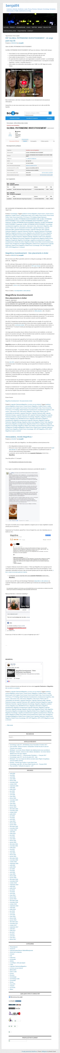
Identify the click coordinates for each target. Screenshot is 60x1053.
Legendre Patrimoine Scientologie (43, 231)
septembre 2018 (14, 905)
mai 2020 (12, 870)
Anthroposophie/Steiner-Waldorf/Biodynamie (21, 950)
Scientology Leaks (14, 978)
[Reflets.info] (18, 1005)
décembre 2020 (14, 858)
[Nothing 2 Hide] (10, 1032)
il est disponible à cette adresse (22, 290)
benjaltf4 (12, 5)
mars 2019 (12, 895)
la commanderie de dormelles (24, 227)
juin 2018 (12, 911)
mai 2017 (12, 934)
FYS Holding (33, 217)
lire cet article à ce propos (12, 688)
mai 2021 (12, 849)
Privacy (12, 27)
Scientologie (14, 213)
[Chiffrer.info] (12, 1026)
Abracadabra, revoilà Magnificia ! (18, 437)
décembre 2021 (14, 844)
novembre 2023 (14, 810)
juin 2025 (12, 791)
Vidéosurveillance (10, 31)
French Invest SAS (17, 217)
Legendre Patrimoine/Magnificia (19, 404)
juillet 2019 (13, 888)
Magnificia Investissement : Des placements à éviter (26, 253)
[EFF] (18, 1014)
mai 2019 (12, 891)
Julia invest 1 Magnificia (43, 226)
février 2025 (13, 798)
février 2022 (13, 840)
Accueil (6, 27)
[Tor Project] (10, 1021)
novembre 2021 (14, 845)
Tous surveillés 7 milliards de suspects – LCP (21, 766)
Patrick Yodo (8, 243)
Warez (40, 27)
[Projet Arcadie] (18, 1021)
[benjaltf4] (30, 25)
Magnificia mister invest (39, 236)
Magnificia (8, 233)
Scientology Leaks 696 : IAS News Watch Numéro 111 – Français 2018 (28, 764)
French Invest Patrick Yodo (34, 408)
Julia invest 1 (22, 226)
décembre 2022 (14, 826)
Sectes (11, 982)
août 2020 (12, 865)
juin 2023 (12, 815)
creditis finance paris (26, 215)
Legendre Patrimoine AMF (38, 413)
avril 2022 (12, 837)
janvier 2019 (13, 898)
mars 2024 (12, 803)
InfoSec (12, 961)
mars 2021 (12, 853)
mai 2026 (12, 775)
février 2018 (13, 918)
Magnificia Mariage (27, 236)
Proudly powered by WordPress (29, 1051)
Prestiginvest (16, 243)
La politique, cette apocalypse (17, 962)
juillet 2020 (13, 867)
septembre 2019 (14, 884)
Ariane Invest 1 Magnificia (30, 406)
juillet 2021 (13, 847)
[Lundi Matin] (12, 1001)
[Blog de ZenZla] (17, 1008)
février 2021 (13, 854)
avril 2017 (12, 935)
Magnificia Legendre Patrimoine (13, 236)
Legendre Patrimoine (38, 227)
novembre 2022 (14, 828)
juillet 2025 (13, 789)
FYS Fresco (26, 217)
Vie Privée (12, 987)
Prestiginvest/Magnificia (26, 243)
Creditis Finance (15, 215)
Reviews (12, 975)
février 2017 (13, 939)
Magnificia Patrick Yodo (41, 422)
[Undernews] (12, 1005)
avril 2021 (12, 851)
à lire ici (15, 285)
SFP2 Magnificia (13, 247)
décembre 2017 (14, 921)
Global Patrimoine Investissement (28, 409)
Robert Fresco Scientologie (32, 245)
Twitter (34, 27)
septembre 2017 (14, 927)
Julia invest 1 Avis (31, 226)
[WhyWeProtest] (14, 1014)
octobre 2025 (13, 784)
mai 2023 (12, 817)
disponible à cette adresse (41, 581)
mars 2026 (12, 778)
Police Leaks (13, 971)
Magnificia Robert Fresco (46, 238)
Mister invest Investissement (45, 242)
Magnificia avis (31, 233)
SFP (41, 245)
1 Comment (22, 247)
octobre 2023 (13, 812)
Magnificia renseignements (32, 238)
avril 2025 (12, 794)
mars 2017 (12, 937)
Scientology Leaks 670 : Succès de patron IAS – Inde (23, 757)
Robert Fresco (36, 243)
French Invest (42, 215)
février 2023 (13, 823)
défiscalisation (38, 311)
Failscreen (12, 957)
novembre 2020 (14, 860)
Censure (12, 954)
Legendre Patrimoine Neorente (25, 231)
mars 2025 (12, 796)
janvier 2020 (13, 877)
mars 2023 (12, 821)
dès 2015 (11, 362)
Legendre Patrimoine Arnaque (22, 229)
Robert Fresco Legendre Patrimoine (43, 427)
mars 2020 (12, 874)
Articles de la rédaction (16, 952)
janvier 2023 (13, 824)
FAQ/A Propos (21, 31)
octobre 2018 (13, 904)
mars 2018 (12, 916)
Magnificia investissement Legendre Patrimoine (38, 234)
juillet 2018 (13, 909)
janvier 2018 (13, 920)
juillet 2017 (13, 930)
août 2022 (12, 831)
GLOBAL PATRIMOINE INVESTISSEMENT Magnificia (26, 222)
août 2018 (12, 907)
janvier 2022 (13, 842)
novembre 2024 (14, 800)
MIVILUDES (13, 970)
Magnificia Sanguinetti (11, 240)
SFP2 (6, 247)
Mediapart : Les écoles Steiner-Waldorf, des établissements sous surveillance (30, 750)
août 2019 (12, 886)
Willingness (44, 1051)
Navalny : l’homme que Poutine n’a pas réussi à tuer (23, 762)
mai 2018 (12, 913)
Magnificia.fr (28, 242)
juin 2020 (12, 868)
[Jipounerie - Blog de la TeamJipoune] (18, 1001)
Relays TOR (47, 27)
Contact (30, 31)
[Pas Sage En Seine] (10, 1026)
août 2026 (12, 773)
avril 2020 (12, 872)
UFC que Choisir (36, 266)
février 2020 (13, 875)
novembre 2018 (14, 902)
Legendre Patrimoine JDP (37, 229)
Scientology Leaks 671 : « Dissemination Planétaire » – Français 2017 (28, 755)
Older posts (9, 725)
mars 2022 (12, 838)
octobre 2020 (13, 861)
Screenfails (13, 980)
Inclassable (13, 959)
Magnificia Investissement (19, 234)
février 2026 (13, 780)
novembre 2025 (14, 782)
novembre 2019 (14, 881)
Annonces (12, 948)
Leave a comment (16, 431)
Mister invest (34, 242)
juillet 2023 (13, 814)
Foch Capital (35, 215)
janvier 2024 (13, 807)
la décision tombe (19, 325)
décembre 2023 (14, 808)
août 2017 (12, 928)
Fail (11, 955)
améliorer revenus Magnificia (29, 213)
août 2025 (12, 787)
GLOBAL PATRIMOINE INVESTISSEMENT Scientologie (37, 224)
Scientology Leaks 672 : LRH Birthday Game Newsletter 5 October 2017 (28, 744)
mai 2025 (12, 793)
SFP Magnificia (47, 245)
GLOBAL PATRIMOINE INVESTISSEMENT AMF (26, 219)
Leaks (28, 27)
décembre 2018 (14, 900)
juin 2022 (12, 835)
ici (19, 285)
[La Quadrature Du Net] (16, 1026)
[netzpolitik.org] (16, 997)
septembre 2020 (14, 863)
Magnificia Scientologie (24, 240)
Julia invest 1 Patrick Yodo (40, 411)
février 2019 (13, 897)
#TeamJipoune (20, 27)
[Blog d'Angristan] (12, 1008)
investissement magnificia (12, 226)
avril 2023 (12, 819)
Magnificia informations (36, 418)
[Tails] (10, 1014)
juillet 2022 (13, 833)
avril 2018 (12, 914)
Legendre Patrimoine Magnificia (38, 415)
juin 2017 (12, 932)
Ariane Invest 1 (42, 213)
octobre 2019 (13, 883)
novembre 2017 (14, 923)
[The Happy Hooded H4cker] (13, 1021)
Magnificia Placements (18, 238)
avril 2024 (12, 801)
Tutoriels (12, 985)
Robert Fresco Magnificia (18, 245)
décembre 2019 (14, 879)
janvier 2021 (13, 856)
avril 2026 (12, 777)
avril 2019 (12, 893)
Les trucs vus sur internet (34, 404)
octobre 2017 (13, 925)
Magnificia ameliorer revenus (18, 233)
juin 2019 (12, 890)
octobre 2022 (13, 830)
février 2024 (13, 805)
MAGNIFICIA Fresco (40, 233)
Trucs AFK (12, 984)
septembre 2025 (14, 785)
